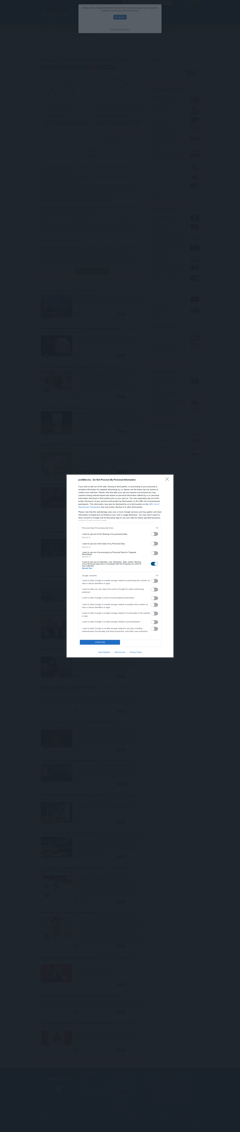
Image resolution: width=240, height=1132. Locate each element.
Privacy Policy (136, 652)
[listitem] (120, 527)
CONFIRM (100, 642)
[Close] (168, 480)
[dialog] (120, 566)
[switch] (154, 534)
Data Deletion (104, 652)
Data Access (120, 652)
